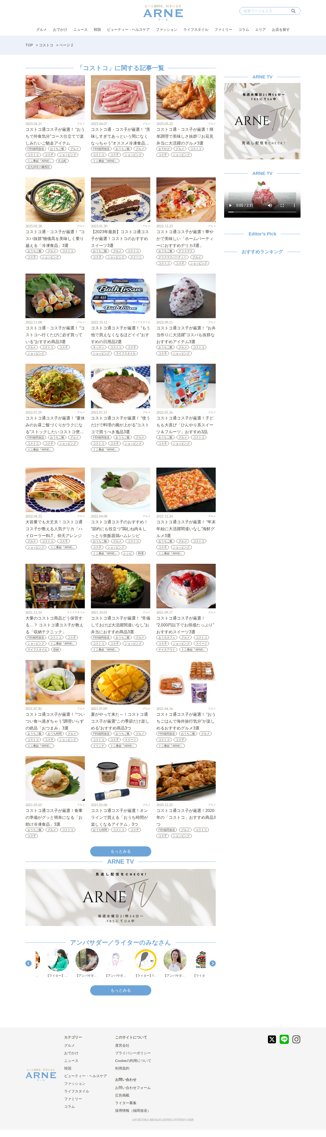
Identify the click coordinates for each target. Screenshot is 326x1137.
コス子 (49, 154)
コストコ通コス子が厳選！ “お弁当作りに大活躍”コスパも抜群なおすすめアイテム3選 (186, 335)
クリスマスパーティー (172, 257)
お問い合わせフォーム (133, 1088)
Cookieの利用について (133, 1061)
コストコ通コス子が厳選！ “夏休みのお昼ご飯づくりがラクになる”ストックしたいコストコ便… (55, 425)
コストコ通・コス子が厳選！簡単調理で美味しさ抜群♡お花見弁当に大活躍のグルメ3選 (184, 136)
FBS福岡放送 (36, 148)
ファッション (166, 29)
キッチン (98, 347)
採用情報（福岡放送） (133, 1110)
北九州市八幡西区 (39, 167)
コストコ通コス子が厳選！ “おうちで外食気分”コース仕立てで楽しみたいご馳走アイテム (55, 136)
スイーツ (136, 257)
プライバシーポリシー (133, 1053)
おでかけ (60, 29)
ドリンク (98, 745)
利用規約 (122, 1068)
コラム (243, 29)
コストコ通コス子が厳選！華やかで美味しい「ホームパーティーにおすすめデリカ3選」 (184, 239)
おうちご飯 (57, 148)
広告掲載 (122, 1095)
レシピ (128, 553)
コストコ (46, 45)
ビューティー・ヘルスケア (128, 29)
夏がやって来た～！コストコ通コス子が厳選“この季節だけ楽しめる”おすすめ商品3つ (120, 721)
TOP (29, 45)
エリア (260, 29)
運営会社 (122, 1045)
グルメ (41, 29)
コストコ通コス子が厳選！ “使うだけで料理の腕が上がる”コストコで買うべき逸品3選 (120, 425)
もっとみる (121, 851)
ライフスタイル (195, 29)
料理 (141, 553)
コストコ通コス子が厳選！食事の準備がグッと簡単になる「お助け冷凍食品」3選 (54, 817)
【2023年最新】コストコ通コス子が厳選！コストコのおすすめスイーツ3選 (120, 239)
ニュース (80, 29)
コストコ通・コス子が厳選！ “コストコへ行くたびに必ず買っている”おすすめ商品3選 (55, 335)
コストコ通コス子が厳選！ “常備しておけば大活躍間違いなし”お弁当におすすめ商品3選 (120, 625)
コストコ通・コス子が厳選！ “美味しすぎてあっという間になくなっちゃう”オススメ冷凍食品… (120, 136)
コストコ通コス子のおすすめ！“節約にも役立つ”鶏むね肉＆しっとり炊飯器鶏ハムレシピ (119, 529)
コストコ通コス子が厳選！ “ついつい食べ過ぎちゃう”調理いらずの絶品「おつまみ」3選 (55, 721)
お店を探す (281, 29)
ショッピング (67, 154)
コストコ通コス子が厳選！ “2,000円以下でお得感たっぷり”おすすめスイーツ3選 (185, 625)
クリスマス (186, 250)
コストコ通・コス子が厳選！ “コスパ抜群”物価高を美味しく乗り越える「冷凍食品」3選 (55, 239)
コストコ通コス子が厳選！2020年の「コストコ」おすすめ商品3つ (186, 817)
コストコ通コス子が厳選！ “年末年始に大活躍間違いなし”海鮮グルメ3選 (186, 529)
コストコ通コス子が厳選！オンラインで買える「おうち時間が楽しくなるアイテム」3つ (119, 817)
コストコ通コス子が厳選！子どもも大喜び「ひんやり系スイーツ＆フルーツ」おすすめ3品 (184, 425)
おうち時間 (55, 733)
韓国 (97, 29)
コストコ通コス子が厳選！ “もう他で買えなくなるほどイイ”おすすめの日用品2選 (120, 335)
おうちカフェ (166, 637)
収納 (56, 649)
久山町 (62, 160)
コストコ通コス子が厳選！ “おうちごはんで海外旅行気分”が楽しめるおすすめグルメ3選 (186, 721)
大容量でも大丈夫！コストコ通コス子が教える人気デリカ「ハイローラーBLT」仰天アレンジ (54, 529)
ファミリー (223, 29)
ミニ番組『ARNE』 (40, 160)
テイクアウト (166, 649)
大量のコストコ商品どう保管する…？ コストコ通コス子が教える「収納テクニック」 (54, 625)
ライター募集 (126, 1103)
